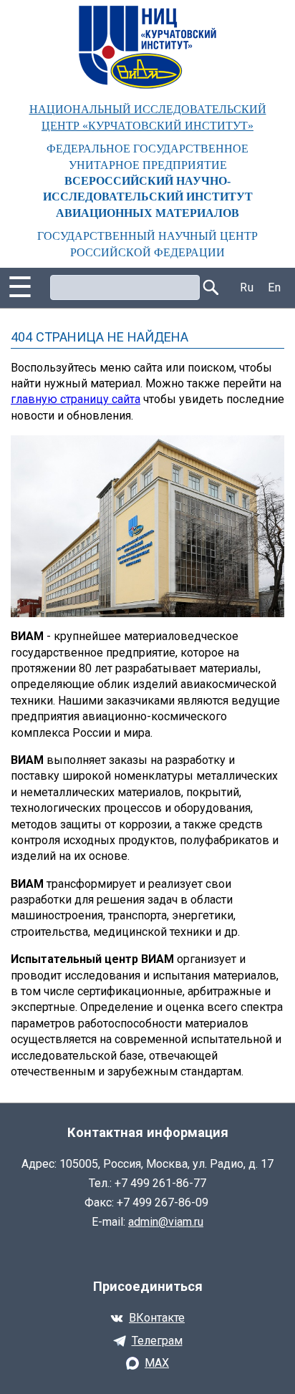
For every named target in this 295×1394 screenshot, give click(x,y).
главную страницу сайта (75, 399)
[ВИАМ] (147, 47)
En (274, 287)
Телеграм (157, 1340)
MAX (157, 1363)
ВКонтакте (157, 1318)
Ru (246, 287)
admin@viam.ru (165, 1222)
